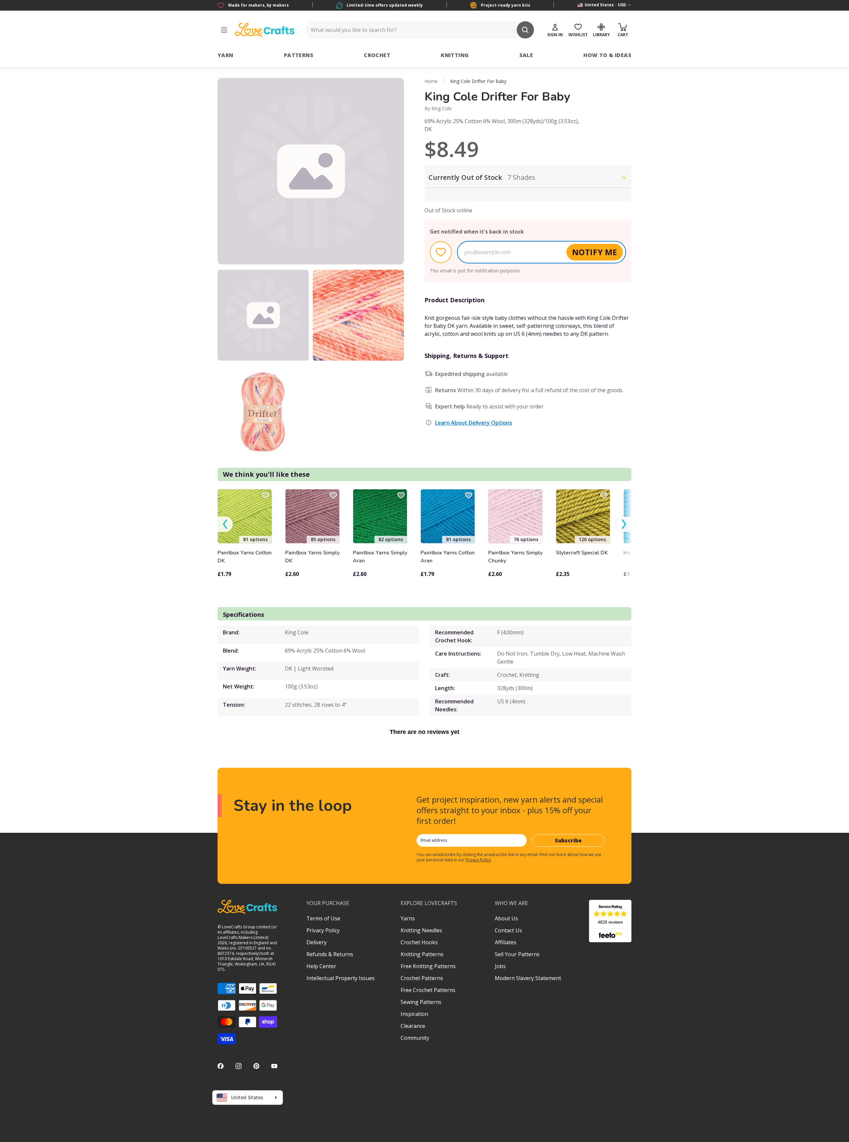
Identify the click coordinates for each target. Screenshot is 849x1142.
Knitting (455, 55)
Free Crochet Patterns (428, 990)
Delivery (316, 942)
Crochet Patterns (422, 978)
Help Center (321, 966)
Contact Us (508, 930)
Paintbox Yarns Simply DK (312, 556)
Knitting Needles (421, 930)
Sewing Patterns (421, 1002)
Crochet (377, 55)
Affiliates (505, 942)
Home (431, 81)
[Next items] (623, 524)
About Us (506, 918)
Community (415, 1037)
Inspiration (414, 1014)
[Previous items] (225, 524)
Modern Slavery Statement (528, 978)
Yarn (225, 55)
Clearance (413, 1026)
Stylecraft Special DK (582, 552)
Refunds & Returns (329, 954)
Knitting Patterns (422, 954)
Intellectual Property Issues (340, 978)
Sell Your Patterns (517, 954)
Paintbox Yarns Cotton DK (245, 556)
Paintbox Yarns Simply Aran (380, 556)
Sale (526, 55)
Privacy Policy (478, 860)
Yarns (408, 918)
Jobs (500, 966)
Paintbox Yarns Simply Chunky (515, 556)
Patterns (298, 55)
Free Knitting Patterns (428, 966)
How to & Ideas (607, 55)
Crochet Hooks (419, 942)
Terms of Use (323, 918)
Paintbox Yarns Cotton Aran (448, 556)
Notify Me (594, 252)
